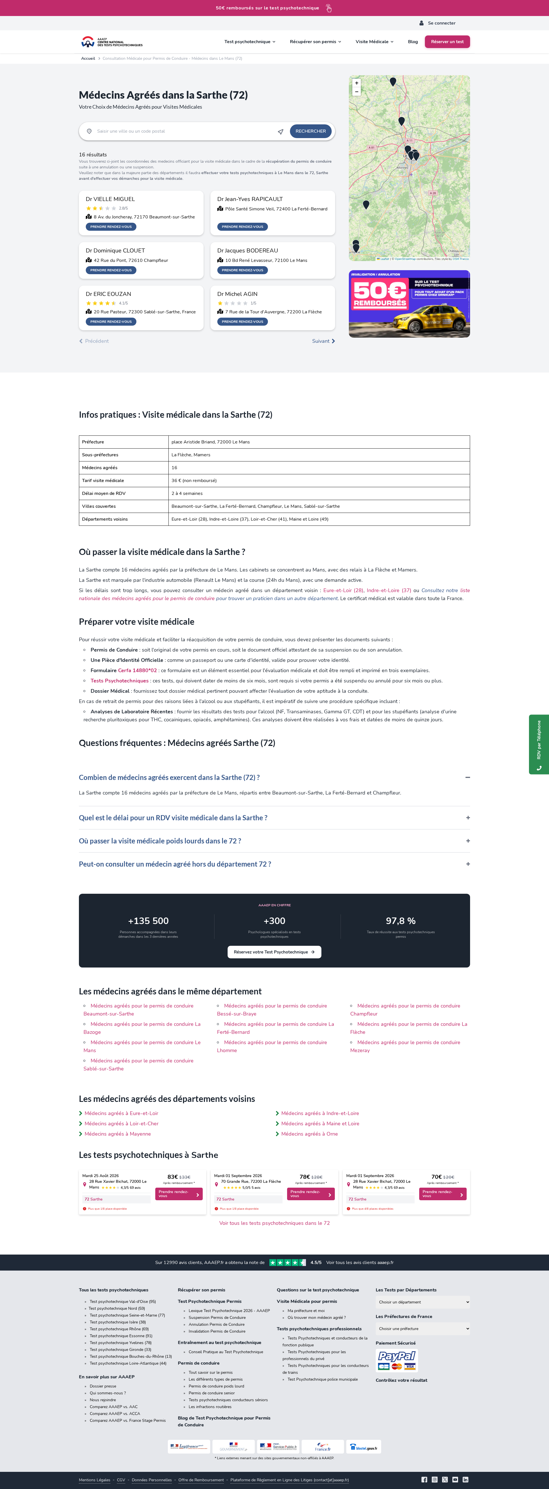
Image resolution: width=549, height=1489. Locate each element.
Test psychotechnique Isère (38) (118, 1322)
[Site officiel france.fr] (323, 1447)
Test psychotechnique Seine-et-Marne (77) (127, 1315)
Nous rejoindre (103, 1400)
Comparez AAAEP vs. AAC (114, 1407)
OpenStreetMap (405, 259)
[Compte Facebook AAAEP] (424, 1480)
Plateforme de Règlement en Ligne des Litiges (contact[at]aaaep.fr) (289, 1480)
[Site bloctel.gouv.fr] (363, 1447)
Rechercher (311, 131)
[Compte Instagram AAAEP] (434, 1480)
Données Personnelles (152, 1480)
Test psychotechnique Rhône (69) (119, 1329)
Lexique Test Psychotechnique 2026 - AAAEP (229, 1310)
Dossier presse (103, 1386)
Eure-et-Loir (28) (343, 590)
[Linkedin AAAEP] (465, 1480)
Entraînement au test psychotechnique (219, 1342)
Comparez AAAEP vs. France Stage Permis (128, 1420)
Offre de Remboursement (201, 1480)
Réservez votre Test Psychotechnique (271, 952)
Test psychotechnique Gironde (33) (120, 1349)
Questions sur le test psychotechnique (318, 1290)
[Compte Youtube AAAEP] (455, 1480)
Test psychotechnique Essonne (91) (121, 1336)
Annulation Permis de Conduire (216, 1324)
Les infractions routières (210, 1407)
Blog (413, 42)
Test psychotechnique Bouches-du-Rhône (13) (131, 1356)
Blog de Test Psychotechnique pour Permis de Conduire (224, 1421)
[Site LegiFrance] (189, 1447)
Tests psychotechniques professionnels (319, 1329)
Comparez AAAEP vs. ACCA (115, 1413)
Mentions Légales (94, 1480)
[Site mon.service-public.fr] (278, 1447)
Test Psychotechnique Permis (210, 1301)
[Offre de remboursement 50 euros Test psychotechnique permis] (409, 304)
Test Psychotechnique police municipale (323, 1379)
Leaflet (384, 259)
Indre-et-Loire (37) (389, 590)
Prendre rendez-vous (111, 226)
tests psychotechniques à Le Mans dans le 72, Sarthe (279, 173)
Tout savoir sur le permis (211, 1372)
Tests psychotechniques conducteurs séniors (228, 1400)
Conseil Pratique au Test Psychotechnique (226, 1352)
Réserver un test (447, 42)
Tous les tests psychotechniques (113, 1290)
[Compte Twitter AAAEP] (444, 1480)
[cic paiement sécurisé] (423, 1361)
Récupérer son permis (201, 1290)
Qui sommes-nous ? (108, 1393)
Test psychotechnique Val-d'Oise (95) (123, 1301)
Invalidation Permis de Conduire (217, 1331)
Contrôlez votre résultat (401, 1380)
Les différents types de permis (216, 1379)
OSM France (461, 259)
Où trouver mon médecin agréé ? (317, 1317)
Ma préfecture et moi (306, 1310)
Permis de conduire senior (212, 1393)
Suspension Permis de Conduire (217, 1317)
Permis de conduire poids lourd (216, 1386)
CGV (121, 1480)
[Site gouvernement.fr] (233, 1447)
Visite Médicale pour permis (307, 1301)
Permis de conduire (199, 1363)
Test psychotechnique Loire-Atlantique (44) (128, 1363)
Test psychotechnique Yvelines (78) (121, 1342)
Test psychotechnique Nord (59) (117, 1308)
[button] (393, 82)
